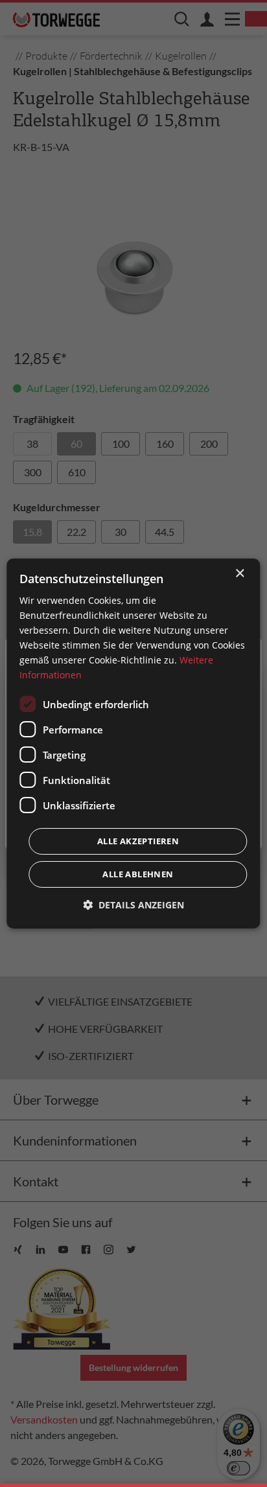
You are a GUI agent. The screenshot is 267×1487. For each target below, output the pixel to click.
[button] (133, 904)
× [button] (239, 574)
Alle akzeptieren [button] (138, 841)
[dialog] (133, 744)
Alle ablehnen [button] (137, 874)
